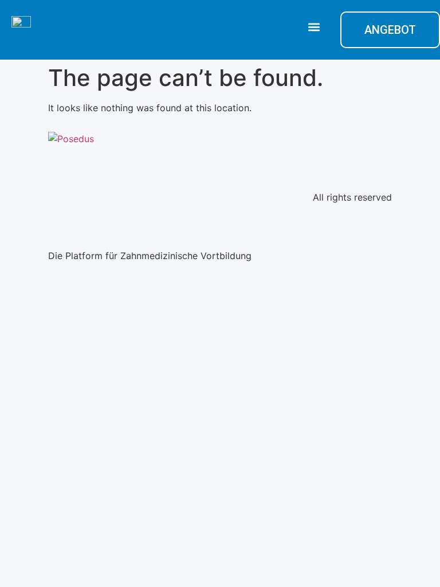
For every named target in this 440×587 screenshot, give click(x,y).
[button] (313, 27)
